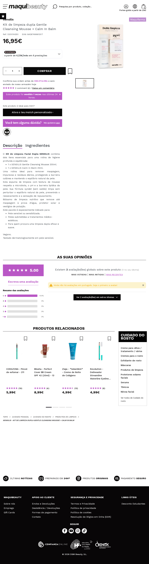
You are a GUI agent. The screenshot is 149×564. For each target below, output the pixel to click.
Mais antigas (96, 275)
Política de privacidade (83, 508)
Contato (36, 517)
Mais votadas (79, 275)
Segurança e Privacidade (87, 497)
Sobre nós (9, 504)
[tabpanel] (110, 46)
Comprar (17, 397)
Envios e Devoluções (43, 504)
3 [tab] (62, 407)
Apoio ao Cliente (43, 497)
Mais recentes (114, 275)
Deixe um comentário (43, 88)
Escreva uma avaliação (23, 281)
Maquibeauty (13, 497)
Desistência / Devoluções (46, 508)
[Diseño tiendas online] (103, 544)
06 (35, 81)
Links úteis (129, 497)
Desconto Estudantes (133, 504)
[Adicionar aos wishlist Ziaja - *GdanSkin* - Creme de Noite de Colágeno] (72, 338)
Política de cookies (81, 512)
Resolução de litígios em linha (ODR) (91, 517)
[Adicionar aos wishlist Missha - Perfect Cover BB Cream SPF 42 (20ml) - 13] (44, 338)
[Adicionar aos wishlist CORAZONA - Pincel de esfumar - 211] (17, 338)
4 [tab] (69, 407)
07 (45, 81)
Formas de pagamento (44, 512)
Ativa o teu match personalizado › (32, 112)
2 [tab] (55, 407)
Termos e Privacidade (83, 504)
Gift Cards (9, 512)
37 (40, 81)
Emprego (9, 508)
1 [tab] (49, 407)
